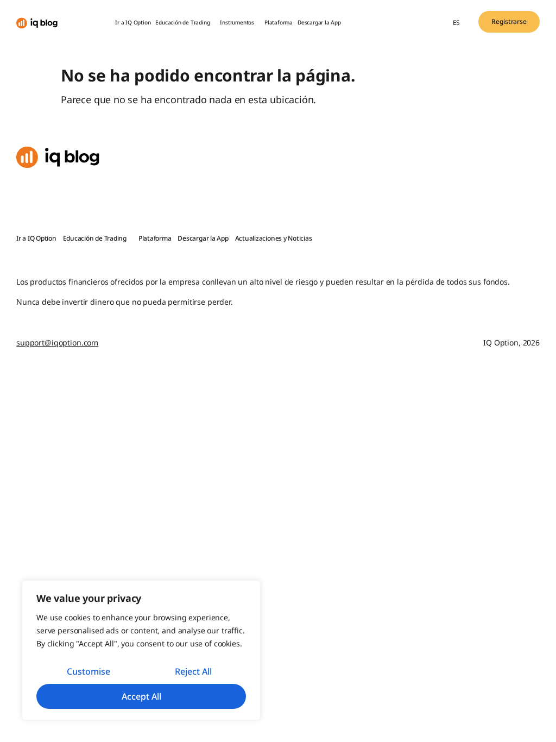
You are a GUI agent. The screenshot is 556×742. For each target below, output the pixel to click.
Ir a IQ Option (132, 22)
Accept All (141, 696)
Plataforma (278, 22)
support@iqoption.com (57, 342)
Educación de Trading (182, 22)
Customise (88, 671)
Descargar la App (319, 22)
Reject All (193, 671)
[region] (141, 650)
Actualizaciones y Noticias (273, 238)
